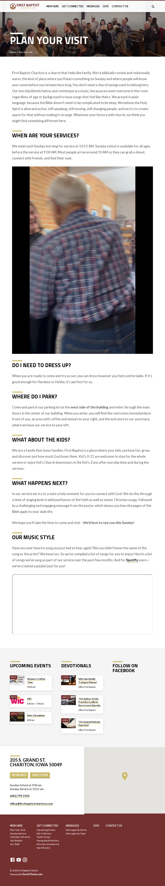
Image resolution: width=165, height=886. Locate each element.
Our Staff (15, 844)
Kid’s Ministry (44, 833)
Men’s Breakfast (36, 715)
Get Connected (73, 6)
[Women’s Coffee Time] (17, 680)
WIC (29, 698)
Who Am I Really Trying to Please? (87, 680)
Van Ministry (43, 847)
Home (13, 52)
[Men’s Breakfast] (17, 717)
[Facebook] (12, 859)
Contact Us (120, 6)
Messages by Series (76, 829)
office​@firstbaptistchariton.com (31, 803)
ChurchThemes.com (32, 874)
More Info (19, 775)
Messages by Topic (76, 833)
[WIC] (17, 700)
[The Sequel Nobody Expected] (68, 723)
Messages (93, 6)
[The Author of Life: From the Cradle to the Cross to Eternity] (68, 700)
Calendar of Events (20, 836)
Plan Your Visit (26, 52)
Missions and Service (48, 844)
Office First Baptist (87, 687)
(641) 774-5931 (20, 795)
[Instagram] (25, 859)
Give (106, 6)
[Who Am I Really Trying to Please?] (68, 680)
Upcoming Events (46, 829)
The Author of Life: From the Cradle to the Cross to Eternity (89, 702)
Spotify (132, 560)
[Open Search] (153, 6)
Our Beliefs (16, 840)
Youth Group (43, 836)
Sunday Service (18, 833)
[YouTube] (18, 859)
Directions (40, 775)
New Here (52, 6)
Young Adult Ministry (48, 840)
